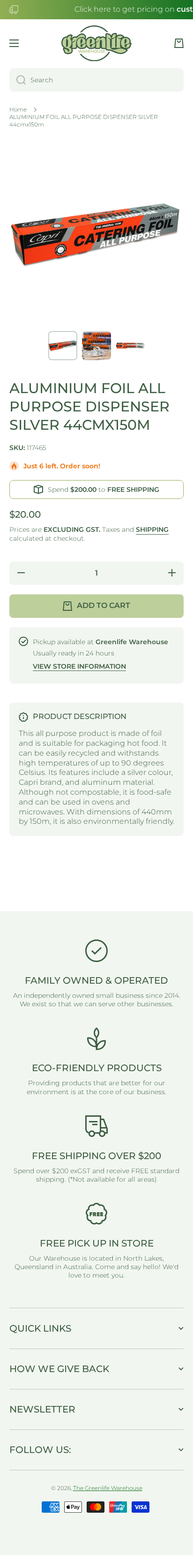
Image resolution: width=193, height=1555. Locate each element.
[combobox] (96, 80)
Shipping (152, 529)
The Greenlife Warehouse (107, 1488)
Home (18, 109)
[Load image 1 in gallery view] (62, 345)
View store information (79, 666)
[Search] (17, 80)
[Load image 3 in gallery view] (130, 345)
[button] (179, 43)
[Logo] (96, 43)
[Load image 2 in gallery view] (96, 345)
